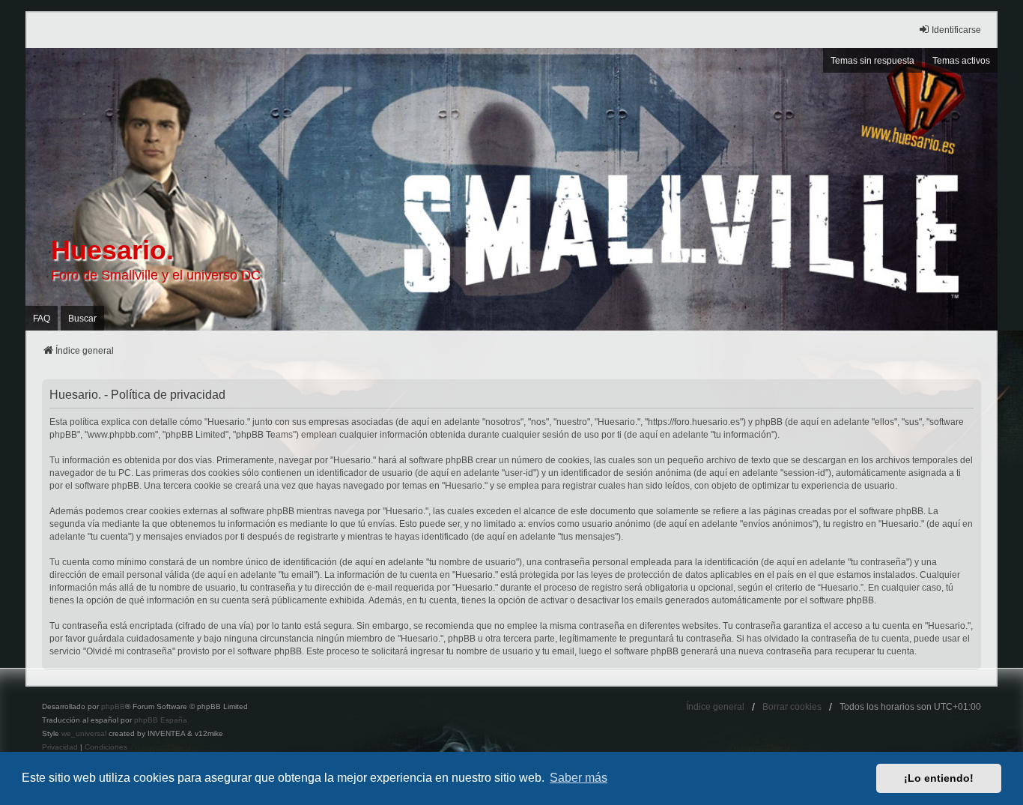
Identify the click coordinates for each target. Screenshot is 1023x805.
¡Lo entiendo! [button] (939, 778)
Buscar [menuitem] (82, 318)
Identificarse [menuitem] (956, 30)
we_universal (83, 733)
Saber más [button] (578, 777)
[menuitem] (60, 747)
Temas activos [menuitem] (961, 60)
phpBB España (160, 720)
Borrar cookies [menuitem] (792, 707)
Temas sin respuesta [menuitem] (872, 60)
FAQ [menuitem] (41, 318)
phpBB (113, 706)
